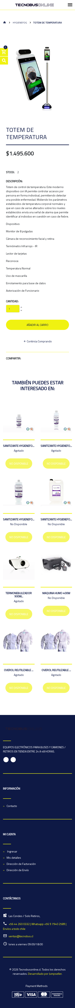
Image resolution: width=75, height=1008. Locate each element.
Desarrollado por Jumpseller (45, 974)
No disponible (18, 463)
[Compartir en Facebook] (23, 358)
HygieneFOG (19, 22)
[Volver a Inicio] (4, 23)
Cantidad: (12, 301)
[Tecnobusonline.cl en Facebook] (6, 760)
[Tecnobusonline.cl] (34, 5)
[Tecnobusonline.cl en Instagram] (13, 760)
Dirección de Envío (18, 870)
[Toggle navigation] (70, 5)
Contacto (12, 806)
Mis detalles (14, 857)
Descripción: (14, 181)
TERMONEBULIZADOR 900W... (19, 594)
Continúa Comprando (39, 341)
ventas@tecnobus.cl (21, 936)
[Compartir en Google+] (31, 358)
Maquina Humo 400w (56, 593)
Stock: (10, 172)
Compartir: (13, 358)
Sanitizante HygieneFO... (18, 446)
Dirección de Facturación (21, 864)
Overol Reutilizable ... (18, 670)
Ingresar (12, 851)
